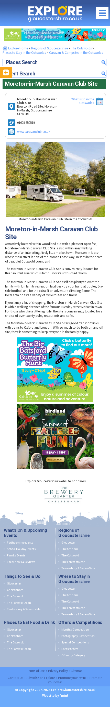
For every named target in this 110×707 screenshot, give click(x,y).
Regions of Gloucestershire (49, 48)
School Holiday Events (21, 549)
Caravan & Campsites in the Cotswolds (76, 52)
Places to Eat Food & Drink (29, 622)
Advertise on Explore (41, 678)
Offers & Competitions (80, 622)
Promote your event (72, 678)
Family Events (16, 555)
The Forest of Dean (73, 562)
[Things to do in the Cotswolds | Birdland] (55, 403)
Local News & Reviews (21, 562)
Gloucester (68, 542)
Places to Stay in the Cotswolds (24, 52)
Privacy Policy (58, 671)
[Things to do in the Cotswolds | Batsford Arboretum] (55, 27)
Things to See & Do (22, 576)
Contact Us (15, 678)
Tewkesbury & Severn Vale (78, 568)
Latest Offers (69, 649)
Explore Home (17, 48)
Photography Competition (78, 636)
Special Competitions (75, 642)
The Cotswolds (81, 48)
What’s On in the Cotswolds (82, 101)
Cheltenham (69, 549)
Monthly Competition (75, 629)
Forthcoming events (20, 542)
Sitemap (77, 671)
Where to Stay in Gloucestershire (74, 579)
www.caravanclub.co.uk (33, 131)
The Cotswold (70, 555)
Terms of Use (36, 671)
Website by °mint (55, 695)
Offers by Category (73, 655)
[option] (55, 495)
